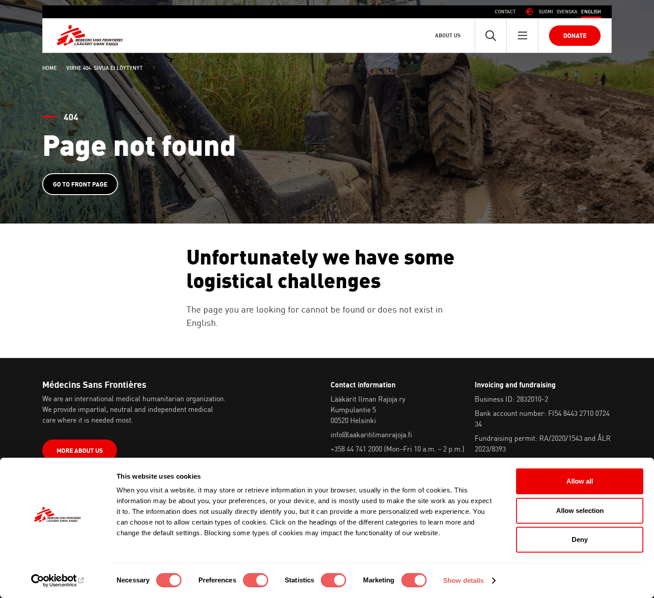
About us (447, 35)
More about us (80, 450)
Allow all (579, 481)
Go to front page (80, 184)
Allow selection (580, 510)
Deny (580, 539)
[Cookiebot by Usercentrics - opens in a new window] (58, 580)
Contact (505, 11)
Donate (574, 35)
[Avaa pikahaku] (491, 35)
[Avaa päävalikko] (522, 35)
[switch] (255, 580)
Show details (463, 580)
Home (49, 68)
